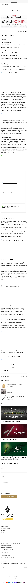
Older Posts (5, 376)
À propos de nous (4, 526)
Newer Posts (22, 376)
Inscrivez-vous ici (14, 2)
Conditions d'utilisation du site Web (8, 549)
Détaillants (3, 539)
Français (16, 576)
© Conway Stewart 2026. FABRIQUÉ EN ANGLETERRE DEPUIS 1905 (13, 579)
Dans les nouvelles (4, 536)
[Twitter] (5, 557)
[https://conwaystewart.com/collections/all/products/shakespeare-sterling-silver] (13, 192)
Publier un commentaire (8, 496)
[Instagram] (1, 557)
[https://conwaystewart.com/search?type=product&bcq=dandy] (14, 80)
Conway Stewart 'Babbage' (9, 439)
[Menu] (26, 4)
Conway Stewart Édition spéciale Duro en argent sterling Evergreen (13, 458)
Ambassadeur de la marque (6, 528)
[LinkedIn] (13, 557)
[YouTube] (11, 557)
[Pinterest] (9, 557)
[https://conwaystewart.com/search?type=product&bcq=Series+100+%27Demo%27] (14, 339)
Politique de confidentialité (6, 547)
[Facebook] (3, 557)
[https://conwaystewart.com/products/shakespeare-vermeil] (14, 162)
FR (9, 576)
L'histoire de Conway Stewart (10, 421)
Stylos (2, 534)
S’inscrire (24, 567)
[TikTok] (7, 557)
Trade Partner (4, 538)
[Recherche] (20, 4)
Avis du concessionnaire (6, 545)
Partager (5, 370)
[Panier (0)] (23, 4)
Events (2, 532)
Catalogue (3, 530)
